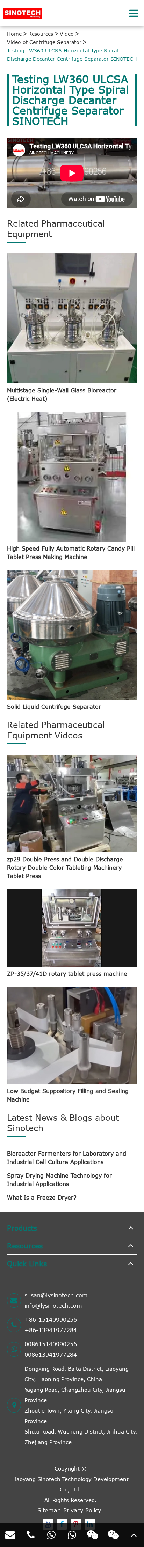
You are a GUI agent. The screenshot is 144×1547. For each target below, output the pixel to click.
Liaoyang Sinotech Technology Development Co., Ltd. (70, 1484)
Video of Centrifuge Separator (44, 42)
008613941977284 (50, 1354)
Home (14, 34)
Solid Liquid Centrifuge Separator (54, 706)
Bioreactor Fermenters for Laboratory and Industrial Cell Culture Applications (66, 1157)
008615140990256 (50, 1344)
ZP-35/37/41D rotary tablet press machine (67, 974)
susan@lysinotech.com (56, 1295)
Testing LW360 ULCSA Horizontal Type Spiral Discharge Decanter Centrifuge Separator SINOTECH (72, 54)
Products (22, 1227)
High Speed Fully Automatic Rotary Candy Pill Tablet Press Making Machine (71, 552)
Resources (40, 34)
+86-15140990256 (50, 1320)
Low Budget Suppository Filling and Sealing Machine (68, 1095)
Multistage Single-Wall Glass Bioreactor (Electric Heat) (61, 394)
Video (67, 34)
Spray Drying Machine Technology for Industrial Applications (59, 1179)
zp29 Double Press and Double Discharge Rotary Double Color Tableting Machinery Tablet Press (65, 867)
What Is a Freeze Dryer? (42, 1197)
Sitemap (49, 1510)
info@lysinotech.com (53, 1306)
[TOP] (133, 1535)
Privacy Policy (82, 1510)
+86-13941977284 (50, 1330)
